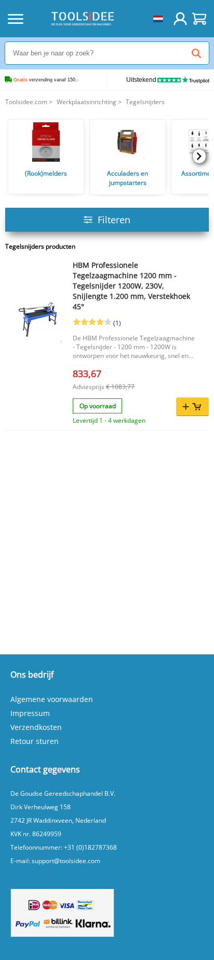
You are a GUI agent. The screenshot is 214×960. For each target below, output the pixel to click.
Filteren (114, 219)
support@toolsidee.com (66, 860)
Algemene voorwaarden (51, 699)
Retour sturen (34, 741)
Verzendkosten (36, 727)
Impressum (30, 713)
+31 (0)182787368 (90, 847)
